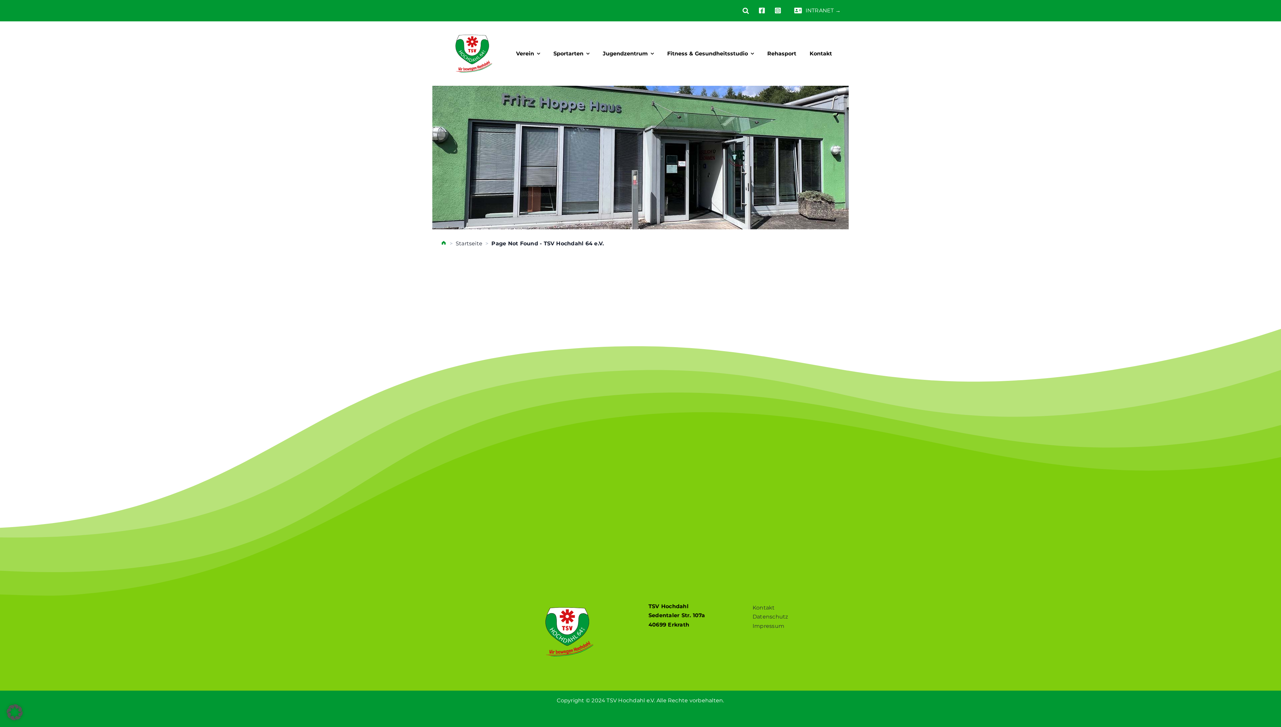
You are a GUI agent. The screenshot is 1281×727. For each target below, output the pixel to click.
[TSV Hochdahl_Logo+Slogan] (474, 29)
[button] (741, 10)
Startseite (469, 243)
